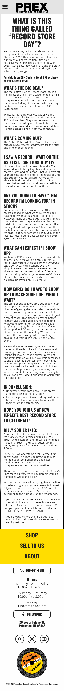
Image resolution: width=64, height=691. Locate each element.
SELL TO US (32, 545)
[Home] (32, 663)
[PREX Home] (32, 7)
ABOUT (32, 556)
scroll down (21, 81)
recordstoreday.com (32, 145)
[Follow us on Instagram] (32, 639)
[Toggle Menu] (5, 6)
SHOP (32, 535)
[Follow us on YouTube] (44, 639)
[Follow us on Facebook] (19, 639)
